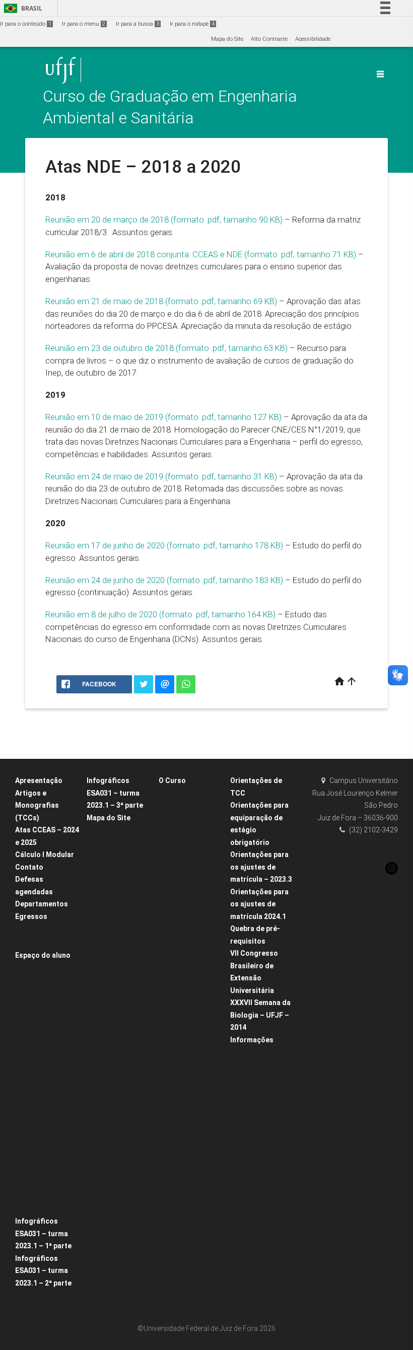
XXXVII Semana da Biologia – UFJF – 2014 (260, 1015)
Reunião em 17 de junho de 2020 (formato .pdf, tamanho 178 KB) (164, 545)
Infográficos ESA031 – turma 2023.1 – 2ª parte (43, 1270)
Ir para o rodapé (192, 24)
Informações (251, 1040)
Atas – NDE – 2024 (188, 1127)
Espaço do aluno (43, 955)
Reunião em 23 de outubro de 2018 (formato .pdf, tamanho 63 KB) (166, 348)
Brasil (21, 8)
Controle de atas (185, 807)
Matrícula (32, 968)
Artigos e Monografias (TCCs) (37, 805)
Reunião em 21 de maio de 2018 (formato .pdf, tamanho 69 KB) (161, 301)
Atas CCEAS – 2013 (189, 860)
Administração (183, 794)
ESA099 (29, 1061)
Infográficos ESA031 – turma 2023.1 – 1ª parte (43, 1233)
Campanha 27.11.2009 (264, 1106)
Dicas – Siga (37, 1035)
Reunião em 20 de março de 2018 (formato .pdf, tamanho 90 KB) (164, 220)
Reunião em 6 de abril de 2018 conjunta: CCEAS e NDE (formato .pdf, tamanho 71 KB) (200, 254)
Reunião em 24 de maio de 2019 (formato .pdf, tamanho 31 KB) (161, 476)
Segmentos (250, 1186)
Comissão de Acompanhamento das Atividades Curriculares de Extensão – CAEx (188, 1007)
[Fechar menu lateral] (380, 74)
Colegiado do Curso (190, 820)
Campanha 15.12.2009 (264, 1093)
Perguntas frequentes (263, 1173)
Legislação (249, 1052)
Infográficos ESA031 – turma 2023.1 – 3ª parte (115, 792)
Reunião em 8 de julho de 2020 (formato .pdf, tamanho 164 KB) (160, 614)
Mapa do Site (227, 39)
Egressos (31, 916)
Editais (29, 1048)
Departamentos (41, 904)
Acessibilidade (312, 39)
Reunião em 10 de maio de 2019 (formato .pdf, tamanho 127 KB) (163, 417)
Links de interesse (259, 1146)
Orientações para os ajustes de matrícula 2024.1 (259, 904)
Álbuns (244, 1079)
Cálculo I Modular (44, 854)
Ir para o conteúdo (25, 24)
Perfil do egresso (185, 1247)
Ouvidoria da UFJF (259, 1159)
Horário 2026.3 (38, 1115)
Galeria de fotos (256, 1066)
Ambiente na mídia (45, 1008)
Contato (29, 867)
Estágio (29, 1075)
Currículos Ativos (186, 1074)
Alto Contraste (269, 39)
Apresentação (38, 780)
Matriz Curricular (186, 1087)
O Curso (172, 780)
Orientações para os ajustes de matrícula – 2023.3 (261, 866)
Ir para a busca (137, 24)
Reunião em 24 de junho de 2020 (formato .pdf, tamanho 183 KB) (164, 580)
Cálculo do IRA (39, 1022)
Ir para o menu (83, 24)
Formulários (36, 1208)
